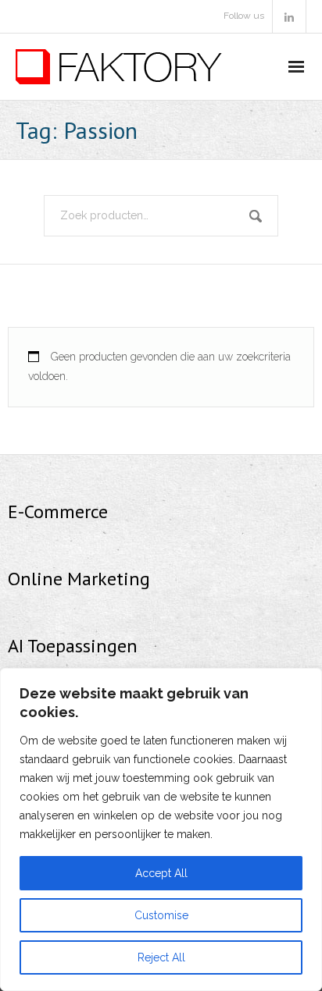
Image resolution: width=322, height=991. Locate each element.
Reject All (161, 957)
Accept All (161, 873)
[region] (161, 829)
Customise (161, 915)
